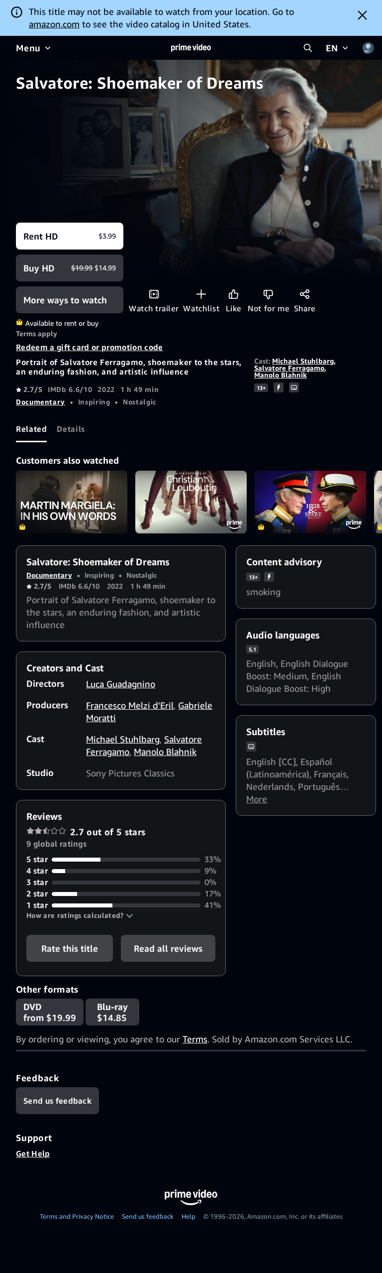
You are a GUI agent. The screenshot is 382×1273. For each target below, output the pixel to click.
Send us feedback (148, 1216)
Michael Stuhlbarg (303, 361)
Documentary (40, 401)
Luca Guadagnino (120, 683)
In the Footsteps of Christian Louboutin (191, 502)
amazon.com (54, 23)
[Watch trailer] (154, 294)
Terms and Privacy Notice (77, 1216)
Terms (195, 1038)
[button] (79, 915)
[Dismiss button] (362, 15)
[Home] (191, 48)
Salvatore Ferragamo (289, 368)
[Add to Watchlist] (201, 294)
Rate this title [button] (69, 948)
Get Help (33, 1153)
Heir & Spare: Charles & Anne (310, 502)
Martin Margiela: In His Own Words (71, 502)
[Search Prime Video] (308, 47)
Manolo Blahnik (280, 375)
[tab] (31, 428)
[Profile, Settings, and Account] (368, 47)
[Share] (304, 294)
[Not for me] (268, 294)
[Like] (233, 294)
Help (188, 1216)
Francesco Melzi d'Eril (130, 705)
